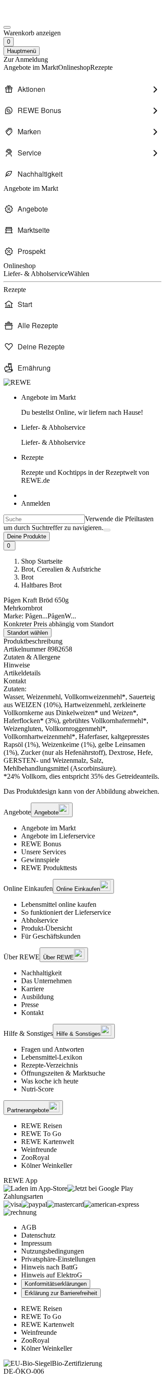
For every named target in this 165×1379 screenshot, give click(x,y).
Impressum (36, 1243)
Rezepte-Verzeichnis (49, 1065)
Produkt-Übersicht (46, 928)
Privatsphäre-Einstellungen (58, 1259)
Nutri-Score (37, 1089)
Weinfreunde (39, 1149)
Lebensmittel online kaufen (58, 904)
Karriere (32, 989)
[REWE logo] (17, 382)
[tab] (82, 657)
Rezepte (85, 469)
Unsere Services (43, 852)
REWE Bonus (41, 844)
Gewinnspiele (40, 860)
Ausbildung (37, 996)
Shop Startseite (41, 561)
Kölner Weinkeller (46, 1165)
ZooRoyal (35, 1157)
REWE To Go (41, 1133)
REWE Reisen (41, 1125)
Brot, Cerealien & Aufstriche (61, 569)
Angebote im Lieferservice (58, 836)
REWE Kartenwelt (47, 1141)
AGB (29, 1227)
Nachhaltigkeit (41, 973)
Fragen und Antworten (52, 1049)
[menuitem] (82, 89)
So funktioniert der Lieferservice (66, 912)
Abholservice (39, 920)
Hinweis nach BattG (49, 1267)
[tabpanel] (82, 732)
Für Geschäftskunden (51, 936)
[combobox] (44, 519)
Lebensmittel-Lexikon (51, 1057)
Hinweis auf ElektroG (51, 1275)
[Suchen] (106, 530)
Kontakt (32, 1012)
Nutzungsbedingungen (52, 1251)
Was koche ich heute (49, 1081)
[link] (91, 405)
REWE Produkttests (49, 867)
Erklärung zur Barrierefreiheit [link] (61, 1293)
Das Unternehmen (46, 981)
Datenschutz (38, 1235)
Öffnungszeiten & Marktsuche (63, 1073)
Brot (27, 577)
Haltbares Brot (41, 585)
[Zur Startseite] (33, 17)
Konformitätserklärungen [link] (56, 1283)
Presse (30, 1004)
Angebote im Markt (48, 828)
